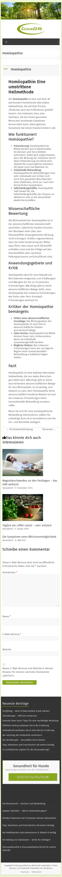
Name (6, 616)
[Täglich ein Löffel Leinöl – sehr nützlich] (22, 495)
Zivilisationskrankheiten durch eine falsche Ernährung (28, 730)
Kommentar (9, 572)
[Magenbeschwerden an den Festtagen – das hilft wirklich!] (22, 450)
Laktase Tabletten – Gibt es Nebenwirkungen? (24, 811)
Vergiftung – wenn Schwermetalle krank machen (26, 711)
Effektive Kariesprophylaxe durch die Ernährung (25, 725)
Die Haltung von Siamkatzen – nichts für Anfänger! (26, 840)
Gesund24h (7, 488)
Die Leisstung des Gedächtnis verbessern (22, 735)
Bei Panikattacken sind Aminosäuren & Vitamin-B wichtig (29, 832)
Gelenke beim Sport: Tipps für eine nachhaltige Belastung (30, 720)
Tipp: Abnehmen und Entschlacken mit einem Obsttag (28, 745)
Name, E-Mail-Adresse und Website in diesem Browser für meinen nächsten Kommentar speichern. (27, 672)
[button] (31, 71)
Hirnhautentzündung (19, 429)
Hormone (49, 429)
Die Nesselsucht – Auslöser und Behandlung (23, 803)
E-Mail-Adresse (11, 634)
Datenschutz (36, 872)
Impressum (24, 872)
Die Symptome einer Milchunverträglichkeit (29, 536)
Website (6, 649)
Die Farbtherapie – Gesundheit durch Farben (23, 740)
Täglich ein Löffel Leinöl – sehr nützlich (27, 525)
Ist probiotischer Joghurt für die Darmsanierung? (26, 749)
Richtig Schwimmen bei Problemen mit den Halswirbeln (29, 818)
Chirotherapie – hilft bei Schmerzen (19, 716)
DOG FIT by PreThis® (33, 777)
